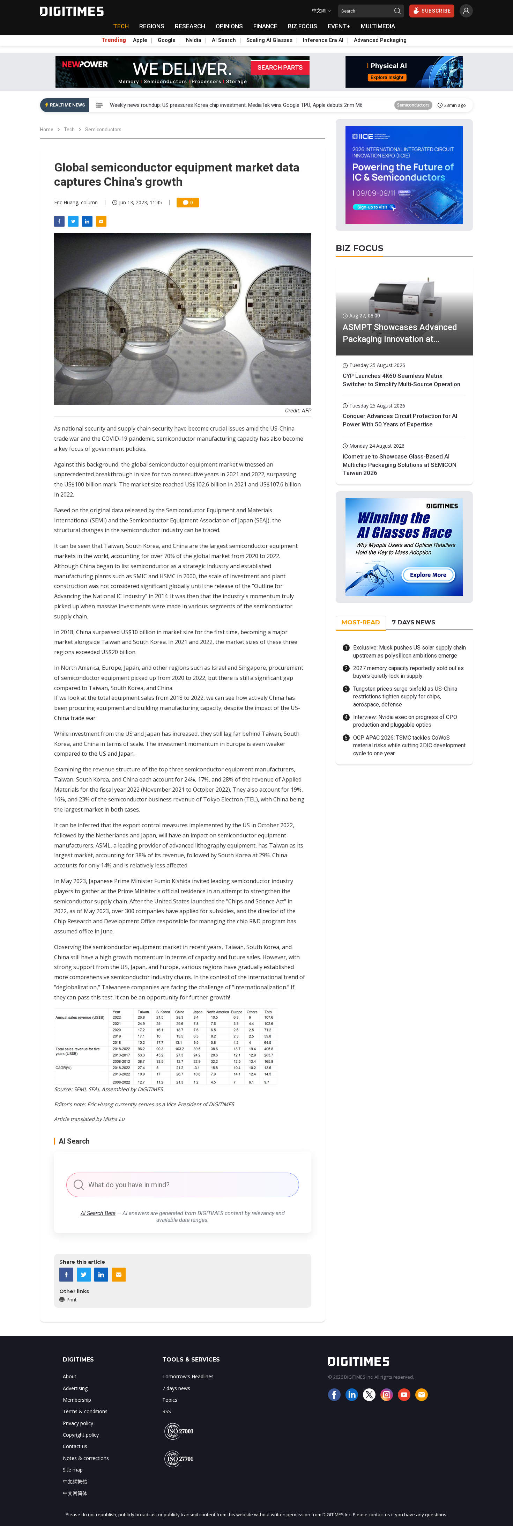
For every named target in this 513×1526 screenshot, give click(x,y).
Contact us (75, 1446)
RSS (166, 1411)
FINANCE (265, 26)
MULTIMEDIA (378, 26)
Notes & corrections (86, 1458)
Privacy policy (78, 1423)
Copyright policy (81, 1434)
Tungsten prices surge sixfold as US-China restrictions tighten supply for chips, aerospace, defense (405, 696)
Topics (169, 1399)
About (69, 1376)
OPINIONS (229, 26)
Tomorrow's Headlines (188, 1376)
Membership (77, 1399)
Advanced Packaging (380, 40)
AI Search (224, 40)
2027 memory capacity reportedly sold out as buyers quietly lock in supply (408, 672)
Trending (114, 40)
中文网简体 (75, 1493)
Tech (69, 129)
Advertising (75, 1388)
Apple (140, 40)
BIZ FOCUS (302, 26)
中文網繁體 (75, 1481)
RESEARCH (190, 26)
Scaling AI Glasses (269, 40)
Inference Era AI (323, 40)
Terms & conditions (85, 1411)
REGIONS (151, 26)
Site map (73, 1469)
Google (167, 40)
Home (46, 129)
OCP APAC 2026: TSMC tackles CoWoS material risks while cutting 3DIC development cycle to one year (409, 745)
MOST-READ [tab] (361, 622)
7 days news (176, 1388)
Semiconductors (413, 105)
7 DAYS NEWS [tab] (413, 622)
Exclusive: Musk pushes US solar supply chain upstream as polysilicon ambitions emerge (409, 651)
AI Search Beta (98, 1213)
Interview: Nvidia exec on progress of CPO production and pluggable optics (405, 721)
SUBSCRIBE (436, 11)
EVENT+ (339, 26)
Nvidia (193, 40)
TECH (121, 26)
